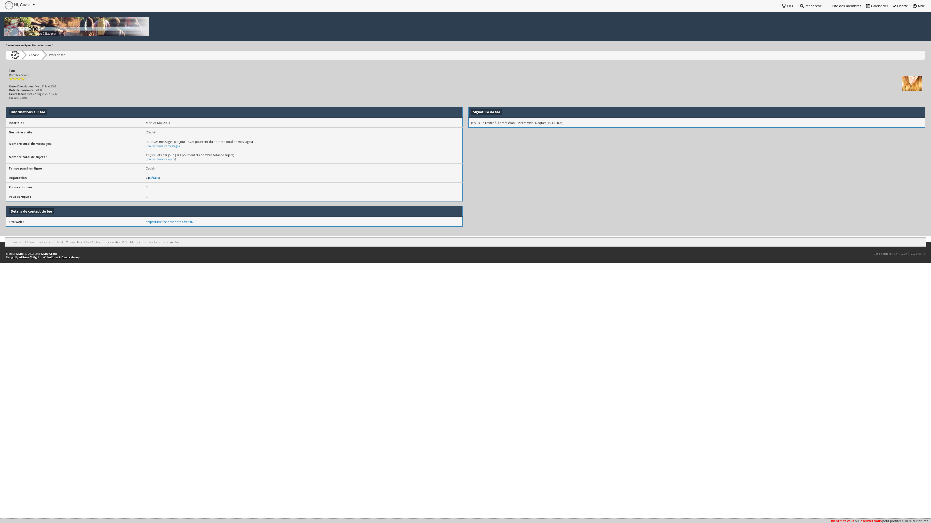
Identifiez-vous (842, 521)
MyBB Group (49, 253)
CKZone (34, 55)
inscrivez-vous (870, 521)
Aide (921, 6)
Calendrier (879, 6)
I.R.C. (790, 6)
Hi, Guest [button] (22, 5)
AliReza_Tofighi (29, 257)
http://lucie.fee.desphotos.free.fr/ (169, 222)
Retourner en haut (51, 242)
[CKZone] (14, 55)
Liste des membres (845, 6)
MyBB (20, 253)
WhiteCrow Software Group (61, 257)
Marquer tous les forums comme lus (154, 242)
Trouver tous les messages (163, 146)
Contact (16, 242)
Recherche (813, 6)
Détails (154, 178)
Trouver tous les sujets (160, 159)
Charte (902, 6)
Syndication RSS (116, 242)
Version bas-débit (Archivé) (84, 242)
